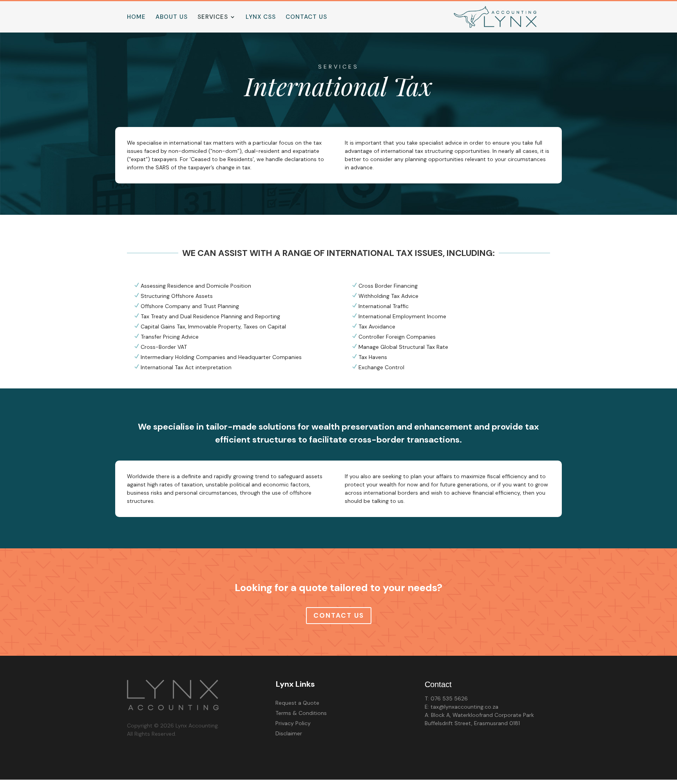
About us (172, 17)
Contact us (306, 17)
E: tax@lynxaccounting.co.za (461, 706)
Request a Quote (297, 702)
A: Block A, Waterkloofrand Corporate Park (479, 714)
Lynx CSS (261, 17)
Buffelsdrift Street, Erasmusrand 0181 (472, 723)
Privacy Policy (293, 723)
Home (136, 17)
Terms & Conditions (301, 713)
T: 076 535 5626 (446, 698)
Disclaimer (288, 733)
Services (212, 17)
